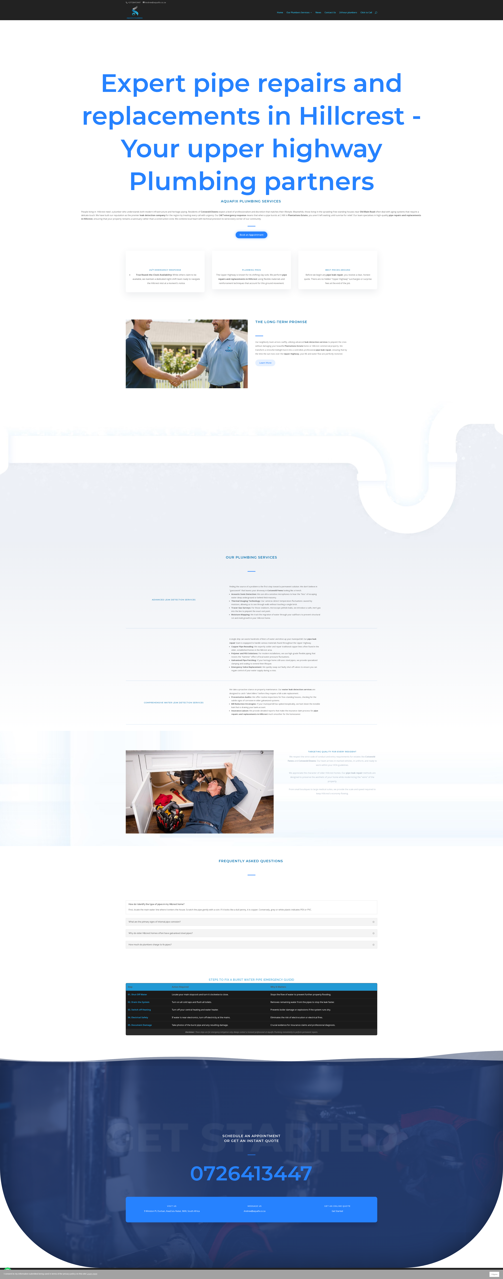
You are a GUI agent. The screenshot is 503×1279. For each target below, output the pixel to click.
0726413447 (251, 1173)
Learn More (265, 363)
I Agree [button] (494, 1274)
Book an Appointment (251, 235)
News (318, 13)
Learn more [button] (92, 1274)
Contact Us (330, 13)
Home (280, 13)
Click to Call (366, 13)
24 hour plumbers (348, 13)
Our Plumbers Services (298, 13)
